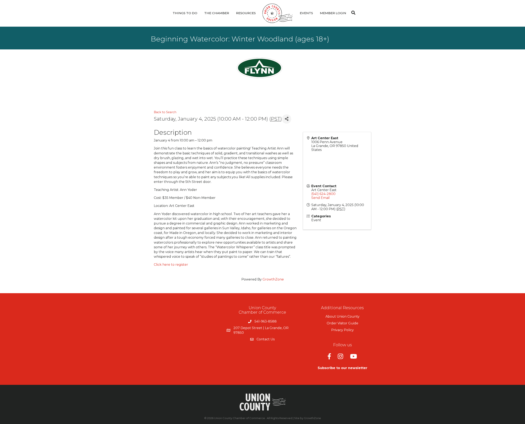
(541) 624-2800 (323, 194)
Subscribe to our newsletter (342, 368)
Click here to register (171, 265)
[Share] (286, 119)
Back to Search (165, 112)
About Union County (342, 316)
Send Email (320, 198)
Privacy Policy (342, 330)
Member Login (333, 13)
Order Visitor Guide (342, 323)
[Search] (352, 12)
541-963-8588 (266, 321)
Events (306, 13)
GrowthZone (273, 279)
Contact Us (266, 339)
